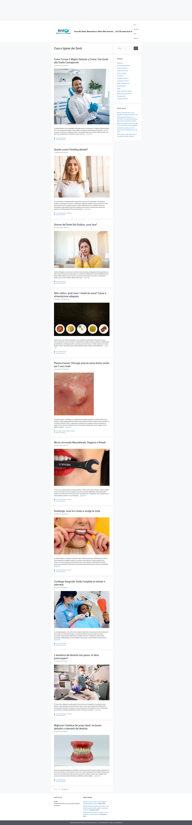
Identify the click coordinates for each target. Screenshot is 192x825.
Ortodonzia (136, 29)
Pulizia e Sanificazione (123, 83)
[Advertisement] (45, 10)
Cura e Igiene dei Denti (61, 138)
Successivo (65, 789)
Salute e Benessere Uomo (124, 93)
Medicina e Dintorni (122, 70)
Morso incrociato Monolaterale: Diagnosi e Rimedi (80, 442)
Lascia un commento (60, 139)
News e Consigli (121, 73)
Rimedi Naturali (121, 86)
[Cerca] (136, 48)
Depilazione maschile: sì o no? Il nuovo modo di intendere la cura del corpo (127, 129)
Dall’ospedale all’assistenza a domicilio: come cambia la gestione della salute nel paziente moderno (127, 119)
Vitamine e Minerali (122, 98)
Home (135, 24)
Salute (135, 33)
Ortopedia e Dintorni (122, 78)
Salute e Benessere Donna (124, 91)
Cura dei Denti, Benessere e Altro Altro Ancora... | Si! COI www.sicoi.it (103, 31)
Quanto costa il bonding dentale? (71, 149)
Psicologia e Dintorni (123, 81)
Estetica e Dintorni (70, 431)
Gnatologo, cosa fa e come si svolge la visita (77, 511)
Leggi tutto (89, 134)
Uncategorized (121, 96)
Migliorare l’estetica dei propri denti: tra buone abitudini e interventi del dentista (77, 727)
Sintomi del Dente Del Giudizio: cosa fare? (75, 224)
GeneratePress (118, 822)
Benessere (136, 38)
